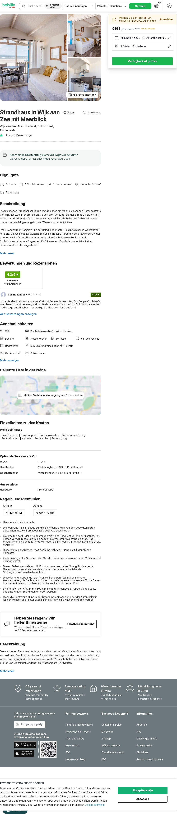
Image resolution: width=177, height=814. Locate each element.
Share (70, 112)
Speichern (94, 112)
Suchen (140, 6)
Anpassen (142, 798)
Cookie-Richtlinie (95, 804)
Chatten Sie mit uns (80, 624)
